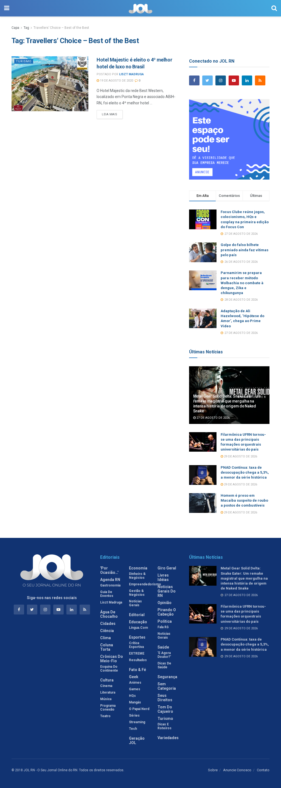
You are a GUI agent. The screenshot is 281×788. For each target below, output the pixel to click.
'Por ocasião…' (109, 570)
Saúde (163, 647)
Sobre (213, 770)
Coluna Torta (106, 647)
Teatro (105, 716)
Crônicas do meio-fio (111, 658)
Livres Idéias (163, 577)
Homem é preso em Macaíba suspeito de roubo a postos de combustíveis (244, 500)
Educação (138, 622)
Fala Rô (163, 627)
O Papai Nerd (139, 709)
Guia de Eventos (106, 594)
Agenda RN (110, 579)
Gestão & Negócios (137, 593)
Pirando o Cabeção (167, 612)
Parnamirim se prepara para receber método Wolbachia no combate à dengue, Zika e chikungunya (242, 283)
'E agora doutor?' (164, 655)
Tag (26, 28)
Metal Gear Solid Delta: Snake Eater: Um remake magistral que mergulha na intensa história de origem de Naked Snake (244, 578)
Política (165, 621)
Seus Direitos (165, 697)
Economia (138, 568)
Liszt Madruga (131, 74)
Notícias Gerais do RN (167, 591)
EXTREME (136, 653)
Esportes (137, 637)
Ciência (107, 630)
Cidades (108, 623)
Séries (134, 715)
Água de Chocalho (109, 614)
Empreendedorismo (145, 584)
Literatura (107, 692)
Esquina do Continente (109, 668)
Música (105, 699)
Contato (263, 770)
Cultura (107, 680)
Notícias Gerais (135, 603)
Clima (105, 638)
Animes (135, 682)
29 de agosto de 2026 (240, 456)
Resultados (138, 660)
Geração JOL (137, 740)
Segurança (167, 677)
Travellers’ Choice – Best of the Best (61, 28)
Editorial (137, 615)
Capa (15, 28)
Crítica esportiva (136, 645)
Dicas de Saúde (164, 665)
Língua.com (138, 628)
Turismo (24, 61)
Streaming (137, 722)
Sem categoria (167, 686)
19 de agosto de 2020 (116, 80)
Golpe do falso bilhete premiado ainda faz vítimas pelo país (244, 250)
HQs (132, 696)
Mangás (135, 702)
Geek (133, 677)
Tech (133, 729)
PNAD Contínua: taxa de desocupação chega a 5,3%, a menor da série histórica (245, 472)
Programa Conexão (108, 707)
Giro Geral (167, 568)
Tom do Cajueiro (165, 709)
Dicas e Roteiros (165, 726)
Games (134, 689)
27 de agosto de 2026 (213, 418)
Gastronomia (110, 585)
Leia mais (109, 114)
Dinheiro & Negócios (137, 576)
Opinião (165, 602)
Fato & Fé (137, 669)
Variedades (168, 738)
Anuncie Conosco (237, 770)
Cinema (106, 686)
